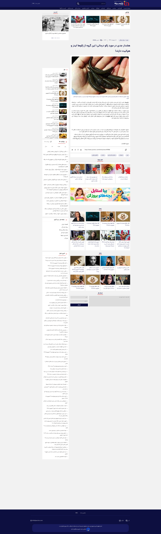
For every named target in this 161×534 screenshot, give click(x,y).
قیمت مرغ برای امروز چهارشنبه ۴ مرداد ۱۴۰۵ (57, 366)
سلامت (102, 155)
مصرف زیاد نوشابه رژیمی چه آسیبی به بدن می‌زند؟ (55, 260)
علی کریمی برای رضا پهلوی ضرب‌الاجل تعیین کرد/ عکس (55, 418)
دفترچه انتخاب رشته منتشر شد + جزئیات (51, 82)
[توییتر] (72, 150)
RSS (33, 3)
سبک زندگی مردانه (63, 230)
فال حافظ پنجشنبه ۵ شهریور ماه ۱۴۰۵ (122, 25)
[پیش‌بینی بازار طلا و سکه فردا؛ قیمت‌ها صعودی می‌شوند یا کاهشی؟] (63, 87)
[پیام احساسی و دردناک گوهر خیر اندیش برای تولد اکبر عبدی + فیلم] (77, 216)
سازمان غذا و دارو (112, 155)
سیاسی (114, 8)
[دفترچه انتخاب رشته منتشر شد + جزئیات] (63, 81)
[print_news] (81, 150)
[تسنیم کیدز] (100, 195)
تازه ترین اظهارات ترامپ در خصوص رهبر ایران (52, 112)
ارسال (79, 305)
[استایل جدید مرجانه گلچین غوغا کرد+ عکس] (77, 169)
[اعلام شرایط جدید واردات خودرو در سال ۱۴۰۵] (63, 130)
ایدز (127, 155)
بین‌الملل (109, 8)
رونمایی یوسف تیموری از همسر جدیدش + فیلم (55, 185)
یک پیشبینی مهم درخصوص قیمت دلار (52, 118)
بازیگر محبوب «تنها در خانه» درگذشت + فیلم (56, 214)
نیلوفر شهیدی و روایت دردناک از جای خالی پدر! (108, 287)
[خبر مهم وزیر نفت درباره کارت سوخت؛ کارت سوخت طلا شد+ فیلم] (92, 169)
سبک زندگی (78, 8)
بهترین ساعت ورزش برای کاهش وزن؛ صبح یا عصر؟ (55, 258)
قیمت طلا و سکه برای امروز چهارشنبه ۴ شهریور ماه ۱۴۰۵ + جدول (51, 137)
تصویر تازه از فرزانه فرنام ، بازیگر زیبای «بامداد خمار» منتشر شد (93, 244)
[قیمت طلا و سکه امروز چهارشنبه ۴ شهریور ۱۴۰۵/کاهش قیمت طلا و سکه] (77, 261)
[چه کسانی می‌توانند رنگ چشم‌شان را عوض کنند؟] (108, 169)
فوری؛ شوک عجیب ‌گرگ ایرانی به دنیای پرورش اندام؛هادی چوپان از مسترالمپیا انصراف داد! (78, 25)
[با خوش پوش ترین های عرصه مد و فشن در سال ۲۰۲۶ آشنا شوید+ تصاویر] (55, 23)
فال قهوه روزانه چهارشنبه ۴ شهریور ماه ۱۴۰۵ (78, 287)
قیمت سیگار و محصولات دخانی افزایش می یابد (56, 406)
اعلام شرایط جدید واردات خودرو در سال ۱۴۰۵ (51, 131)
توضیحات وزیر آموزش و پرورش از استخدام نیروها (56, 384)
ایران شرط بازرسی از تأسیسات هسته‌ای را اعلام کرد (56, 318)
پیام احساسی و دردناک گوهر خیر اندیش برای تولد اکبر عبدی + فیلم (77, 225)
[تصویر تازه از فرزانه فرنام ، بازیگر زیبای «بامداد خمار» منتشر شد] (92, 235)
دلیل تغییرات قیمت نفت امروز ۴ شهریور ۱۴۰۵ (56, 408)
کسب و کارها (63, 8)
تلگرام (122, 520)
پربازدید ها (61, 142)
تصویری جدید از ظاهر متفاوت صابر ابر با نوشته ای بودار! (93, 269)
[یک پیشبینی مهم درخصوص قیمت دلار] (63, 117)
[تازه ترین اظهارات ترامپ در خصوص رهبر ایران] (63, 111)
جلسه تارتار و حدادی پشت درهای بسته (58, 369)
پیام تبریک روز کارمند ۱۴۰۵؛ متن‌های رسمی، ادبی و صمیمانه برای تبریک (108, 244)
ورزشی (93, 8)
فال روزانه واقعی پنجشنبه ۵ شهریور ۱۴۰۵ (93, 25)
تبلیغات (121, 155)
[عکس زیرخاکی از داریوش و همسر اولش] (123, 261)
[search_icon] (78, 3)
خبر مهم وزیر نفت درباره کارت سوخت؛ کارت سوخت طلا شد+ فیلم (91, 179)
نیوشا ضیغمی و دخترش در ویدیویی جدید (56, 201)
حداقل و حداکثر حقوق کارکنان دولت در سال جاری (56, 411)
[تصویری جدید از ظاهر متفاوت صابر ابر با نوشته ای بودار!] (92, 261)
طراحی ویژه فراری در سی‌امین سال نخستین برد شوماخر (55, 377)
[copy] (125, 149)
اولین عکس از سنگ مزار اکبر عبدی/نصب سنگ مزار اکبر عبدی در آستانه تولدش (78, 244)
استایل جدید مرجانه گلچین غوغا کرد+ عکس (76, 178)
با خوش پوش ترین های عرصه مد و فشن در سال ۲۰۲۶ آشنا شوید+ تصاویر (55, 34)
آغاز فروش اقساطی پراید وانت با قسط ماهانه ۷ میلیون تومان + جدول (51, 76)
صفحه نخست (127, 8)
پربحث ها (46, 142)
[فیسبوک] (78, 150)
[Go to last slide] (44, 23)
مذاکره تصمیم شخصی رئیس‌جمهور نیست (57, 302)
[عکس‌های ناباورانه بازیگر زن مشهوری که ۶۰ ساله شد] (108, 261)
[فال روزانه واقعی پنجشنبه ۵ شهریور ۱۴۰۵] (93, 19)
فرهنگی (98, 8)
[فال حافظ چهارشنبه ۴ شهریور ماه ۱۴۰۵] (92, 280)
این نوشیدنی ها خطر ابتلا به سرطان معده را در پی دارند (55, 371)
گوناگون (127, 12)
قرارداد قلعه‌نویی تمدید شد (60, 456)
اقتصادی (120, 8)
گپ (129, 520)
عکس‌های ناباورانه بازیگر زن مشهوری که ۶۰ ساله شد (108, 269)
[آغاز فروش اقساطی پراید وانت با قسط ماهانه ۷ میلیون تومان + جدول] (63, 75)
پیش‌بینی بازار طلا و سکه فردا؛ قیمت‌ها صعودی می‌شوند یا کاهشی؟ (51, 88)
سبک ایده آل (65, 227)
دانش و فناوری (86, 8)
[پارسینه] (121, 3)
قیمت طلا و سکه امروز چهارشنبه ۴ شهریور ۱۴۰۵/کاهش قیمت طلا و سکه (78, 269)
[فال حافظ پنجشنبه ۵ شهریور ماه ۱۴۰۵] (122, 19)
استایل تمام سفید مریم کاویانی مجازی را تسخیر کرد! (123, 287)
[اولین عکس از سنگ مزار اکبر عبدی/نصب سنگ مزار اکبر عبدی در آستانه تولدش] (77, 235)
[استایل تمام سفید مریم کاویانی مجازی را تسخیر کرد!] (123, 280)
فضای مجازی (95, 155)
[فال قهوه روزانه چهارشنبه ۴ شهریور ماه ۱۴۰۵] (77, 280)
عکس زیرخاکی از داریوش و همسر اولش (123, 269)
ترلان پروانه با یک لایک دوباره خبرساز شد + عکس (56, 292)
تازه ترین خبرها (64, 235)
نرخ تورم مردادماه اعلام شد (60, 300)
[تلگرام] (75, 150)
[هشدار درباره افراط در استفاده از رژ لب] (123, 169)
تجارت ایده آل (64, 233)
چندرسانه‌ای (71, 8)
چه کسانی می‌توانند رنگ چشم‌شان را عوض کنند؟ (107, 178)
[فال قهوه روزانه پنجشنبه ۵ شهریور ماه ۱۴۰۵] (108, 19)
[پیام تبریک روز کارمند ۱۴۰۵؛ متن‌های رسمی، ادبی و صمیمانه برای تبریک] (108, 235)
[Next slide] (66, 23)
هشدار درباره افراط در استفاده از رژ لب (123, 178)
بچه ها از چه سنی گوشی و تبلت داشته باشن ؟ (56, 280)
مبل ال (66, 238)
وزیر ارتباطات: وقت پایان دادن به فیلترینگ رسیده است (54, 344)
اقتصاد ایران (65, 224)
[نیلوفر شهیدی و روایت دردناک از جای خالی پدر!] (108, 280)
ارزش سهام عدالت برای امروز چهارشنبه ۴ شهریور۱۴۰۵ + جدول (52, 124)
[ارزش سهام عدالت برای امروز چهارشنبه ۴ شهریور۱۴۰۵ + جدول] (63, 123)
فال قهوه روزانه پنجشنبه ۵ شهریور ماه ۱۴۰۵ (107, 25)
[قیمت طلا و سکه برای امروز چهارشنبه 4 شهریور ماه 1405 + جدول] (63, 136)
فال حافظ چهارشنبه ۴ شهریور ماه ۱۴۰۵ (94, 287)
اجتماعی (103, 8)
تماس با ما (38, 3)
